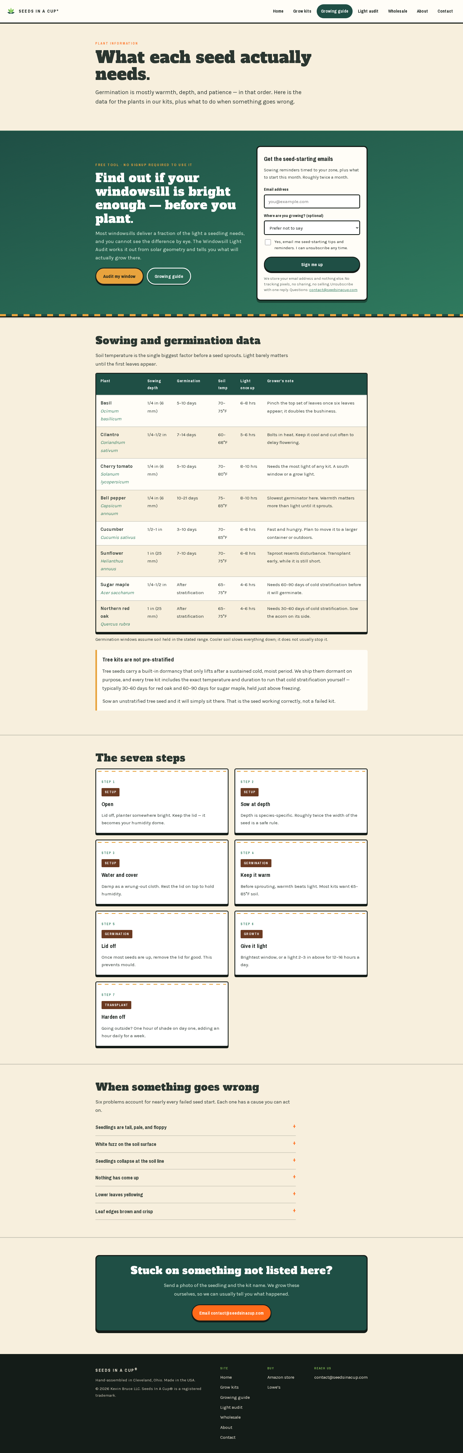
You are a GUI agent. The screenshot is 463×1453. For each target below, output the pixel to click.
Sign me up (312, 264)
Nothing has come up (117, 1177)
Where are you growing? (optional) (293, 215)
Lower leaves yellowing (119, 1194)
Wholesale (397, 11)
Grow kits (302, 11)
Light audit (368, 11)
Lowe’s (274, 1387)
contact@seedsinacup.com (333, 290)
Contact (445, 11)
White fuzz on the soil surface (125, 1144)
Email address (276, 189)
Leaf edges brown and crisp (124, 1211)
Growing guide (334, 11)
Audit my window (119, 276)
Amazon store (280, 1377)
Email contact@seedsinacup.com (231, 1313)
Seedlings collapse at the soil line (129, 1160)
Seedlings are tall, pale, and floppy (131, 1127)
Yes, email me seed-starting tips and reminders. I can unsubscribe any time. (311, 244)
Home (278, 11)
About (422, 11)
